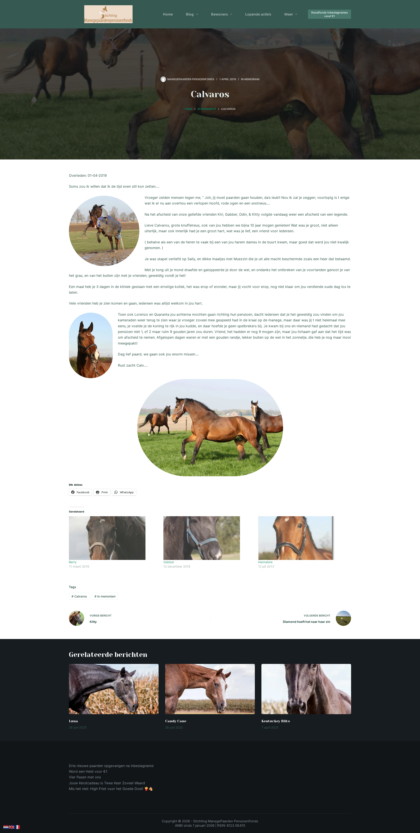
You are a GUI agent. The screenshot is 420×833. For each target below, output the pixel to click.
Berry (73, 562)
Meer (288, 14)
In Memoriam (250, 79)
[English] (12, 827)
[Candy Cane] (210, 689)
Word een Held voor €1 (88, 771)
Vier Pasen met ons (85, 777)
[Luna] (114, 689)
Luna (73, 721)
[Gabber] (208, 538)
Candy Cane (175, 721)
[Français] (17, 827)
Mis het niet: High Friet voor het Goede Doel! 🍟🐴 (111, 788)
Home (168, 14)
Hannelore (265, 562)
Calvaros (79, 596)
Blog (190, 14)
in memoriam (105, 596)
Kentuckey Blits (275, 721)
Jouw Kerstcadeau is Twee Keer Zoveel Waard (107, 783)
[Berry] (114, 538)
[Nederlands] (6, 827)
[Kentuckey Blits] (306, 689)
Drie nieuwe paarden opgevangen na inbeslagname (111, 766)
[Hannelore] (303, 538)
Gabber (168, 562)
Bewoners (219, 14)
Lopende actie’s (258, 14)
